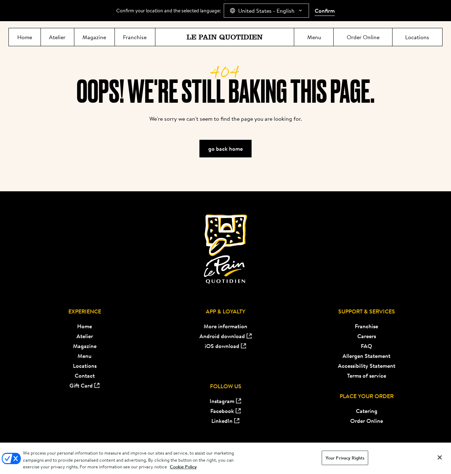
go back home (225, 148)
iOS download (222, 346)
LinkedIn (222, 420)
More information (225, 326)
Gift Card (81, 385)
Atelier (84, 336)
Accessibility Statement (366, 365)
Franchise (366, 326)
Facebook (222, 411)
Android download (222, 336)
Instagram (222, 401)
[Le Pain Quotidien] (224, 37)
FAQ (366, 346)
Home (84, 326)
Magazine (85, 346)
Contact (85, 375)
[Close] (439, 457)
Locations (85, 365)
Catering (366, 411)
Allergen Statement (366, 356)
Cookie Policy (183, 466)
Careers (366, 336)
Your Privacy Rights (345, 457)
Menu (85, 356)
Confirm (325, 10)
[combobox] (266, 11)
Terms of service (366, 375)
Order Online (366, 420)
